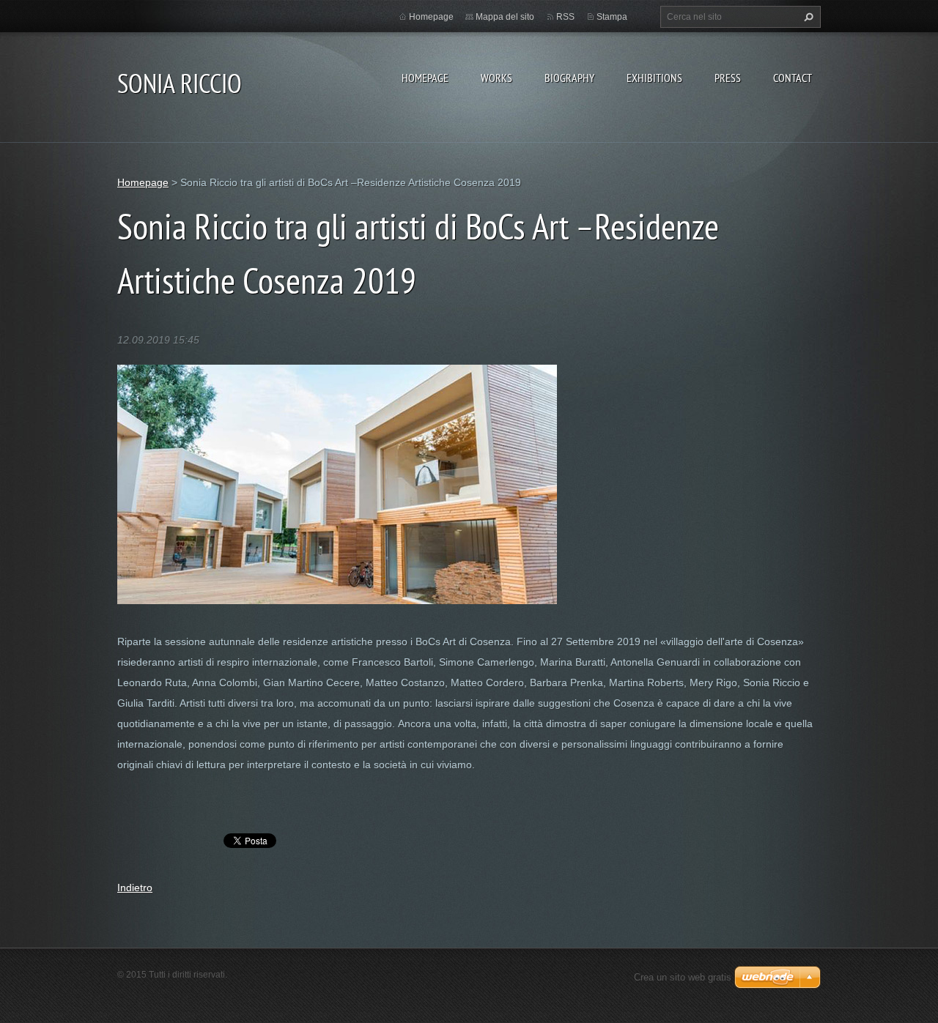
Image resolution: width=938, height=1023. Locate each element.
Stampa (612, 17)
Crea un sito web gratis (682, 977)
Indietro (134, 887)
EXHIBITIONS (654, 77)
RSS (565, 17)
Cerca (807, 17)
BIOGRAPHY (569, 77)
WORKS (496, 77)
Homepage (425, 77)
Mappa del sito (505, 17)
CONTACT (792, 77)
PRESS (727, 77)
